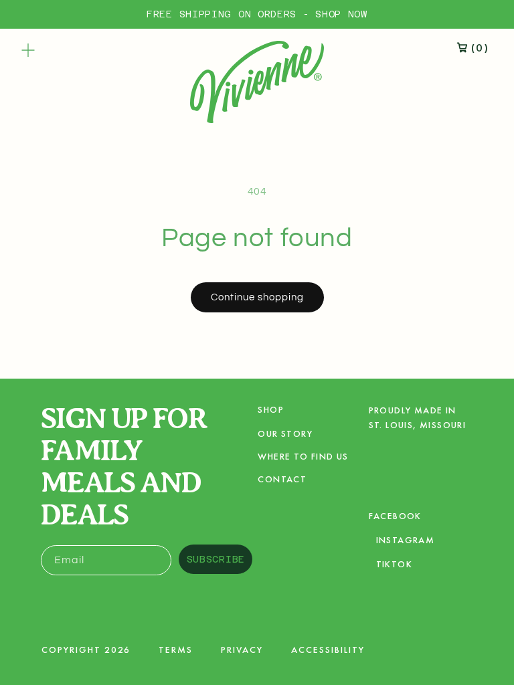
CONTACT (282, 479)
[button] (28, 50)
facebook (395, 518)
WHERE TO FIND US (303, 456)
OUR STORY (285, 433)
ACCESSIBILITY (328, 650)
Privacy (242, 650)
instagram (405, 542)
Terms (176, 650)
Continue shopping (257, 297)
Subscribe (216, 559)
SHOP (271, 410)
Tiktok (393, 566)
